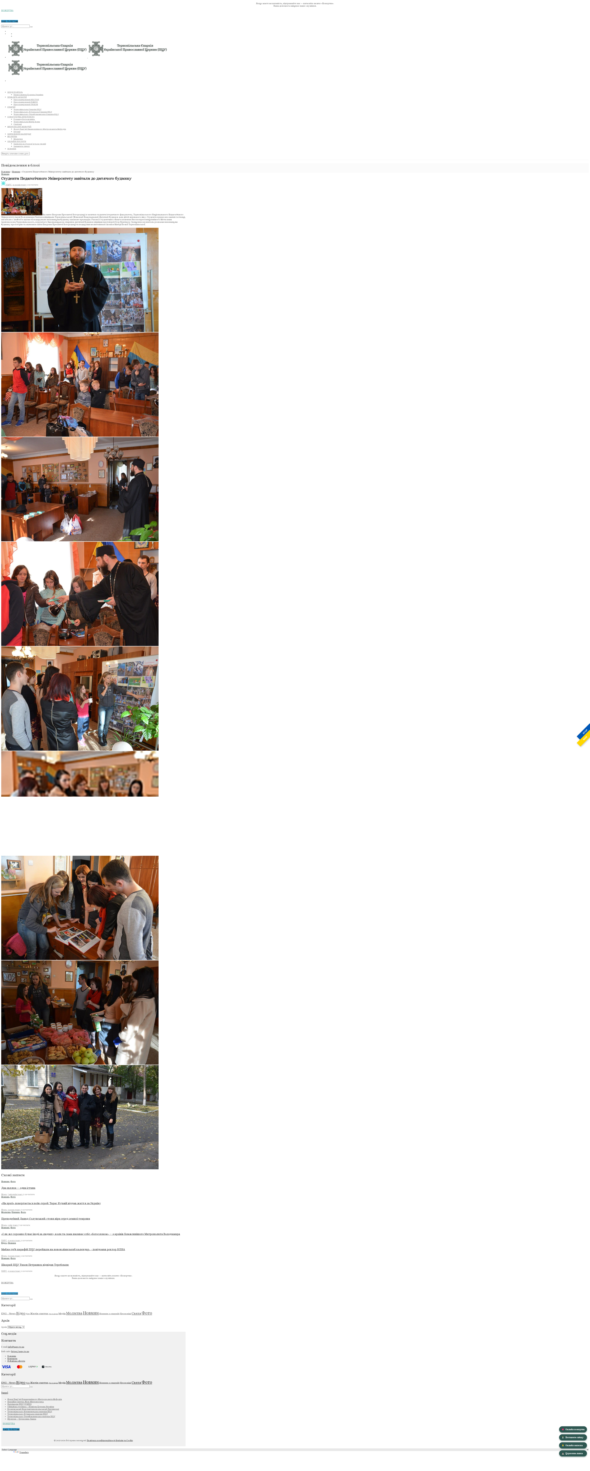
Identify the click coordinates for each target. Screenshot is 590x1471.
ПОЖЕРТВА (7, 10)
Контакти (12, 1358)
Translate (24, 1452)
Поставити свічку (572, 1437)
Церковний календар (19, 134)
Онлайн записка (572, 1445)
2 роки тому (14, 1209)
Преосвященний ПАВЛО (26, 102)
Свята (136, 1313)
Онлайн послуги (16, 141)
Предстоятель (15, 92)
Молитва (12, 136)
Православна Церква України (28, 94)
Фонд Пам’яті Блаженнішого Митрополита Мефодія (40, 129)
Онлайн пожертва (573, 1429)
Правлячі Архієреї (17, 97)
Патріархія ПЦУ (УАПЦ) (19, 1404)
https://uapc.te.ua (20, 1351)
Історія (17, 131)
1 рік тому (13, 1225)
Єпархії (11, 107)
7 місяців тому (15, 1194)
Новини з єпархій (109, 1313)
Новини (11, 149)
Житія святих (39, 1313)
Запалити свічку (22, 146)
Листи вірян (53, 1314)
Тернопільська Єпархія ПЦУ (27, 109)
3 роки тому (14, 1256)
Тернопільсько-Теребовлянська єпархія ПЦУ (31, 1416)
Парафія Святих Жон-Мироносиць (25, 1401)
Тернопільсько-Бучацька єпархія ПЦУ (27, 1414)
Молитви (18, 139)
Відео (4, 1243)
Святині (18, 124)
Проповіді (125, 1313)
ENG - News (8, 1313)
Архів (4, 1327)
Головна (5, 171)
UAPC (9, 185)
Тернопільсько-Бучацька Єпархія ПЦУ (33, 112)
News (4, 1194)
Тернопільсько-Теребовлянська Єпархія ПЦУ (36, 114)
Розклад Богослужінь (24, 119)
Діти (28, 1314)
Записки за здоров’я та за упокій (30, 144)
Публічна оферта (16, 1361)
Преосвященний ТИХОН (26, 104)
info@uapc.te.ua (16, 1347)
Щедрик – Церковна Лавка (21, 1419)
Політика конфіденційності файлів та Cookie (110, 1440)
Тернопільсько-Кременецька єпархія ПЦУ (29, 1411)
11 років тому (20, 185)
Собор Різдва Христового (21, 117)
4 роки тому (14, 1240)
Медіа (62, 1313)
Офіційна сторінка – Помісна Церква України (30, 1406)
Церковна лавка (572, 1453)
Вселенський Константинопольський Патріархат (33, 1409)
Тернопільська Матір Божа (27, 121)
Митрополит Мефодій (19, 127)
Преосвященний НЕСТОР (26, 99)
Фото (13, 1181)
